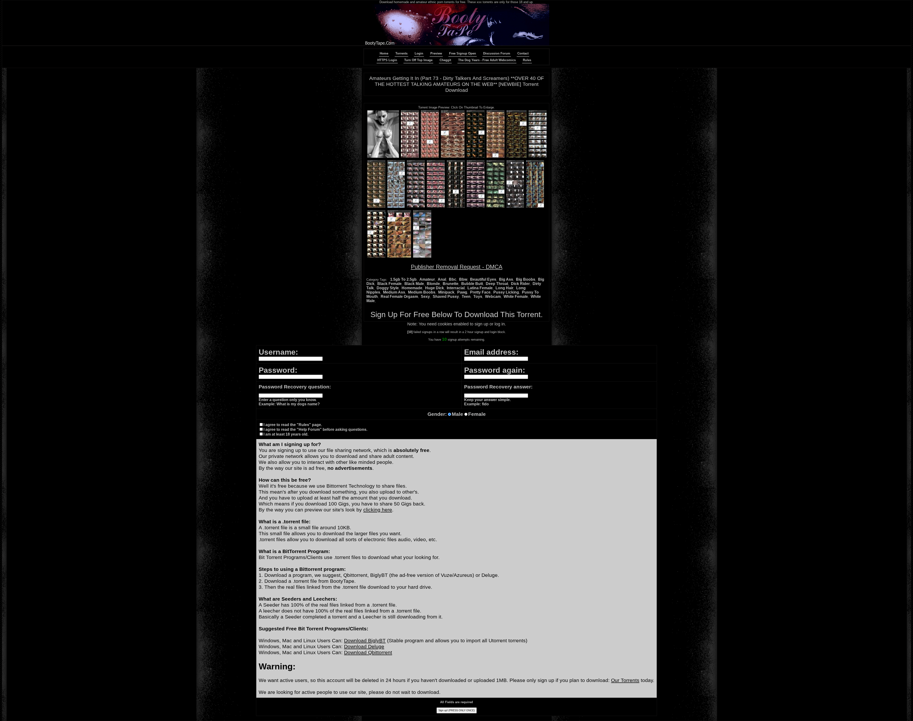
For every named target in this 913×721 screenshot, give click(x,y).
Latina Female (480, 288)
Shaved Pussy (446, 296)
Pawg (462, 292)
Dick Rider (520, 284)
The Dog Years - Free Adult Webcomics (487, 60)
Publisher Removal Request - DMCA (456, 267)
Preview (436, 53)
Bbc (452, 279)
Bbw (463, 279)
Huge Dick (434, 288)
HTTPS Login (387, 60)
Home (384, 53)
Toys (477, 296)
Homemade (412, 288)
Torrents (401, 53)
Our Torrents (625, 680)
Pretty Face (480, 292)
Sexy (425, 296)
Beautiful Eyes (483, 279)
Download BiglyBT (365, 640)
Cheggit (445, 60)
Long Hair (504, 288)
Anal (442, 279)
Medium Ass (394, 292)
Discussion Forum (496, 53)
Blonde (433, 284)
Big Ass (506, 279)
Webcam (493, 296)
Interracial (456, 288)
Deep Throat (497, 284)
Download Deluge (364, 646)
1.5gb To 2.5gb (403, 279)
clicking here (377, 510)
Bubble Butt (472, 284)
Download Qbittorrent (368, 652)
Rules (527, 60)
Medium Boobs (421, 292)
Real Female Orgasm (399, 296)
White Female (516, 296)
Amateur (427, 279)
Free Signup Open (462, 53)
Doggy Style (388, 288)
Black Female (389, 284)
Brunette (450, 284)
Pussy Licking (506, 292)
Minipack (446, 292)
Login (419, 53)
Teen (466, 296)
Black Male (414, 284)
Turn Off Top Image (418, 60)
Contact (523, 53)
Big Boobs (525, 279)
